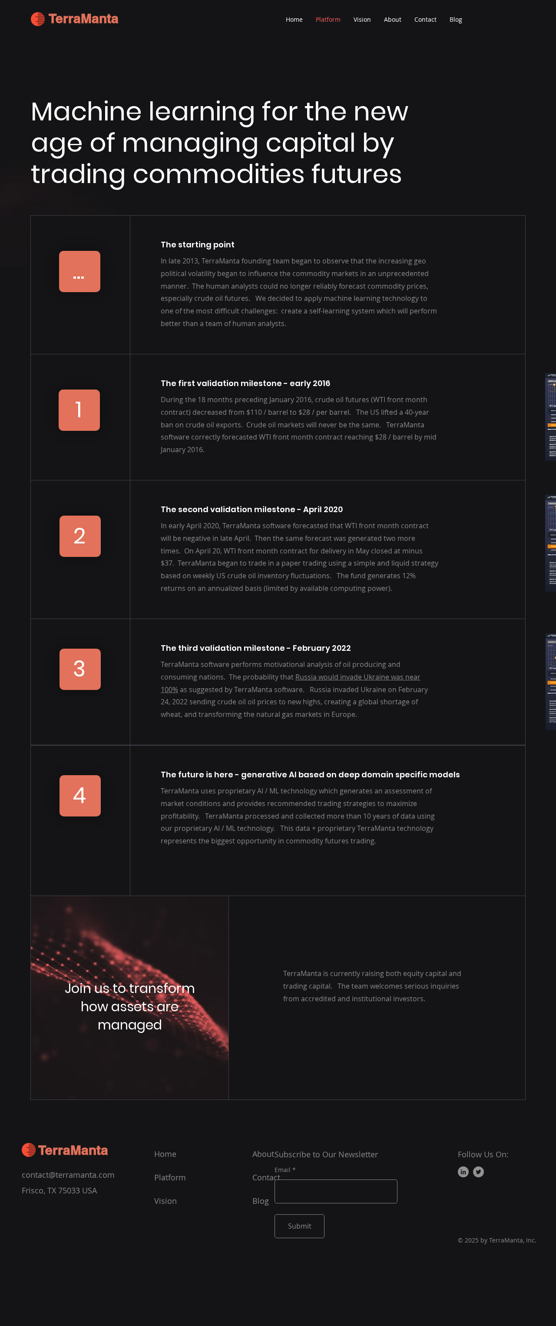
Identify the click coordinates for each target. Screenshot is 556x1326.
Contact (266, 1177)
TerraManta (84, 18)
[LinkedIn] (463, 1171)
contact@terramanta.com (68, 1174)
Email (283, 1170)
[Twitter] (478, 1171)
